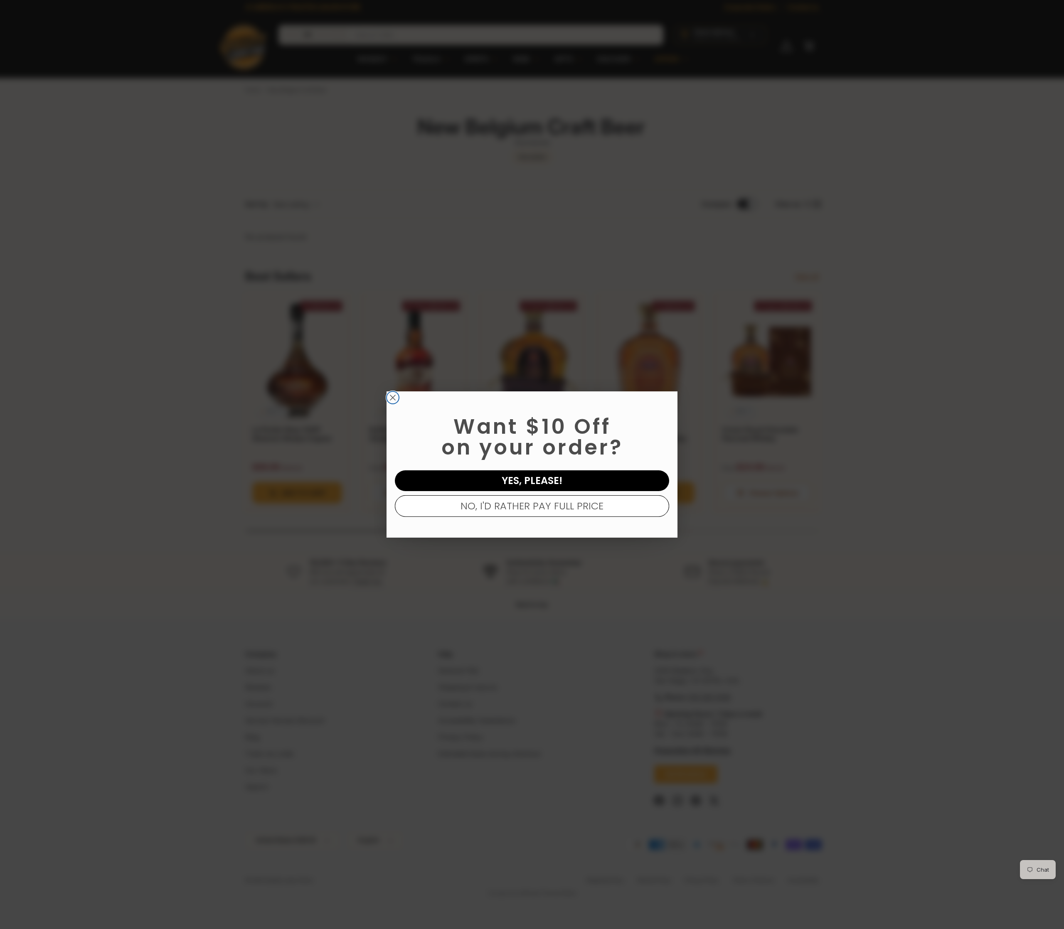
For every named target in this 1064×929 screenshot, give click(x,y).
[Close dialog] (393, 397)
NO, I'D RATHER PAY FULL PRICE (532, 506)
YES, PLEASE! (532, 480)
